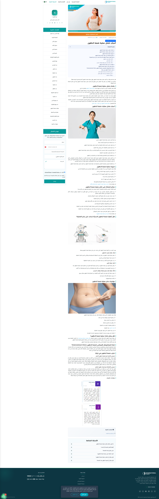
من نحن (68, 2)
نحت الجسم (54, 120)
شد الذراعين (54, 81)
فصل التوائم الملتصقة (54, 116)
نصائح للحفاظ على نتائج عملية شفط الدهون (104, 55)
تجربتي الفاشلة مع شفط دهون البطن (105, 73)
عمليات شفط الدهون (54, 108)
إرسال (54, 181)
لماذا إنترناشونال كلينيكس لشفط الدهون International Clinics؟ (100, 68)
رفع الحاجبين (54, 61)
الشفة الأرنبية (54, 37)
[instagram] (57, 23)
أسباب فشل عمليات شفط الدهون (106, 52)
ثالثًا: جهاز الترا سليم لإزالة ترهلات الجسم (104, 63)
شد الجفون (54, 77)
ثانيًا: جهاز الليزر (109, 61)
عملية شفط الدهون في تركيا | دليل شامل (101, 103)
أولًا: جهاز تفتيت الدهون (107, 59)
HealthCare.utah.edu (110, 433)
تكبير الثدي (54, 53)
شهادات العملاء (109, 75)
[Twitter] (152, 491)
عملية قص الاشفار (54, 112)
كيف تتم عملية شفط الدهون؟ (102, 214)
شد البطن (55, 69)
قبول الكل (84, 494)
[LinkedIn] (149, 491)
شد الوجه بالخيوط (54, 92)
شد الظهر (55, 89)
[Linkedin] (52, 23)
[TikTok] (140, 491)
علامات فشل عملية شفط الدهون (106, 50)
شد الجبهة (54, 73)
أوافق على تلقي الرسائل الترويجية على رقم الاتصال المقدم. (54, 176)
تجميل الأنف (54, 45)
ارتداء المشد (112, 328)
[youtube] (54, 23)
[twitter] (59, 23)
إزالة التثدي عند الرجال (54, 33)
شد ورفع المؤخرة (54, 104)
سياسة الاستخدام (81, 481)
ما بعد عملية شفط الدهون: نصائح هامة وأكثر (99, 184)
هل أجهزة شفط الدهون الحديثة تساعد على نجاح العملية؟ (101, 57)
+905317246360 (151, 487)
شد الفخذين (54, 65)
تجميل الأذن (54, 41)
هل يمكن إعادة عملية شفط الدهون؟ (105, 66)
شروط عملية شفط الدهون (107, 54)
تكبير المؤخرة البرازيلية (54, 57)
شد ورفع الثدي (55, 100)
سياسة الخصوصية (56, 172)
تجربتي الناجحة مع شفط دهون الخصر (105, 72)
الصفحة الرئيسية (75, 2)
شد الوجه (55, 96)
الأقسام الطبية (61, 2)
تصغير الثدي (54, 49)
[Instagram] (143, 491)
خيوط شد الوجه (55, 124)
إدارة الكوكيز (75, 494)
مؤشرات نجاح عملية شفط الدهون (106, 64)
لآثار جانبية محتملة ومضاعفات (84, 338)
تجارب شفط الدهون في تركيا (107, 70)
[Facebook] (155, 491)
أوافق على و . (54, 172)
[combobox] (45, 147)
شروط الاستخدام (48, 172)
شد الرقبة (55, 85)
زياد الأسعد (111, 37)
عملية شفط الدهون (90, 88)
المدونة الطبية (52, 2)
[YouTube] (146, 491)
